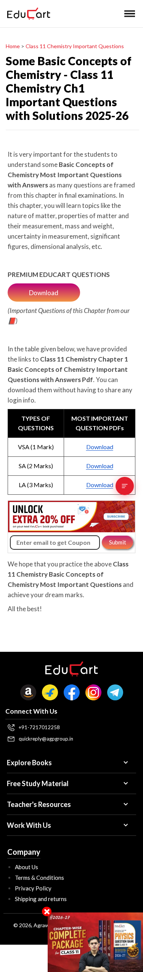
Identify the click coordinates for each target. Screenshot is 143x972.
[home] (26, 13)
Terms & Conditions (39, 877)
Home (13, 46)
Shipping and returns (41, 898)
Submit (117, 542)
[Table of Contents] (125, 486)
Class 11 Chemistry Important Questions (75, 46)
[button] (129, 13)
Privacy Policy (33, 888)
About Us (26, 866)
